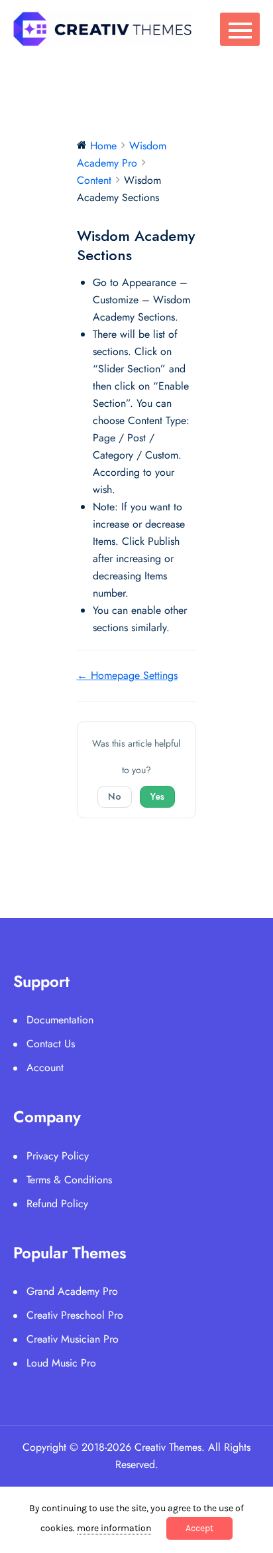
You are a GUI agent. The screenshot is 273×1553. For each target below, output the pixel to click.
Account (45, 1067)
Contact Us (51, 1043)
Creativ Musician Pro (73, 1339)
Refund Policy (57, 1203)
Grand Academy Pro (72, 1291)
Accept (199, 1528)
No (114, 796)
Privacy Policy (58, 1155)
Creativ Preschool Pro (75, 1315)
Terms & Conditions (69, 1179)
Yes (157, 796)
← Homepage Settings (127, 675)
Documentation (60, 1019)
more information (114, 1528)
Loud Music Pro (61, 1362)
